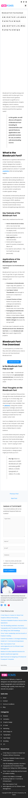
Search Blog (4, 665)
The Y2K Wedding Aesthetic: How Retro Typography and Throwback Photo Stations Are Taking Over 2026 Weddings (14, 628)
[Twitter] (5, 605)
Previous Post (14, 494)
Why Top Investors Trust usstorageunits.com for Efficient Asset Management (12, 646)
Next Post (14, 498)
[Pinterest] (9, 605)
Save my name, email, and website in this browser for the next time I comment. (13, 563)
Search (24, 668)
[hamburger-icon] (25, 5)
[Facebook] (1, 605)
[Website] (14, 555)
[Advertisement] (14, 48)
